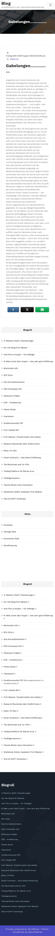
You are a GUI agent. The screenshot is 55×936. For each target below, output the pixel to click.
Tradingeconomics (12, 478)
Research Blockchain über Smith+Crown (22, 444)
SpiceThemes (35, 932)
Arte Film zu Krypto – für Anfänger (19, 354)
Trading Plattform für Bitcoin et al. (19, 471)
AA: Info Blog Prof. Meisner (16, 348)
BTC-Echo (8, 375)
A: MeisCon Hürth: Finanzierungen (18, 341)
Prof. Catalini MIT (11, 430)
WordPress (33, 929)
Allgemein (14, 59)
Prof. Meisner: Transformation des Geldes (22, 437)
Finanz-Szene (10, 409)
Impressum (9, 416)
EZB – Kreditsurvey (12, 402)
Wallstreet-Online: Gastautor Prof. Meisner (23, 492)
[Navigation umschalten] (50, 5)
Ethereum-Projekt (12, 396)
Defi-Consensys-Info (13, 389)
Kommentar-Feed (11, 539)
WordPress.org (10, 545)
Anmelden (8, 525)
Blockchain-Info (11, 368)
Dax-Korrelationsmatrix (14, 382)
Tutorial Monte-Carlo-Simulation (18, 485)
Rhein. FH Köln (10, 451)
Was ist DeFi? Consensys (15, 499)
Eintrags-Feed (10, 532)
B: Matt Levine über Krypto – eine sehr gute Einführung (28, 361)
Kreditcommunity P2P (13, 423)
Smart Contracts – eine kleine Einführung (22, 458)
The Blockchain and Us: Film (16, 464)
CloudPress (18, 932)
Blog (6, 3)
